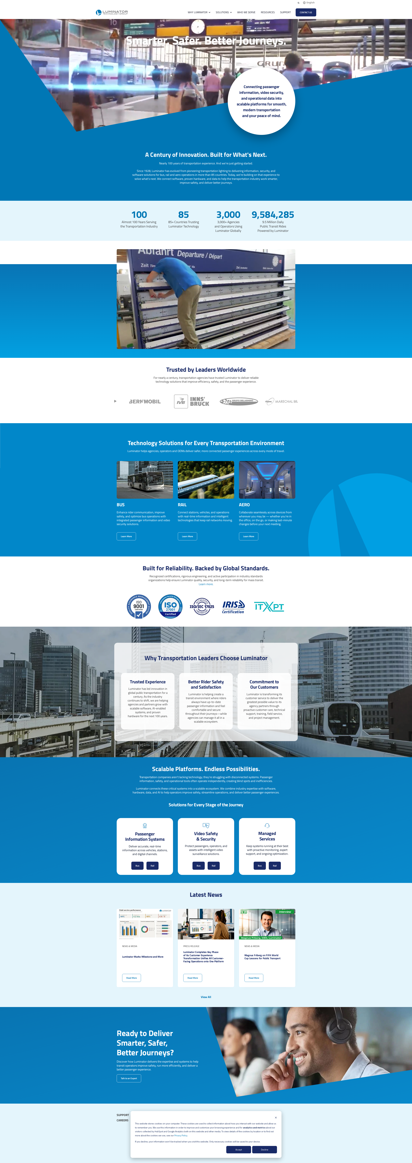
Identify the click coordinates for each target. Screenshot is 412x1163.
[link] (112, 12)
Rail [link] (152, 865)
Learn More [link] (126, 536)
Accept (238, 1149)
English (311, 2)
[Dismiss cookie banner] (276, 1118)
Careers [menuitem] (122, 1120)
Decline (264, 1149)
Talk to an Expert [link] (129, 1078)
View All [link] (206, 997)
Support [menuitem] (123, 1115)
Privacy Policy (180, 1135)
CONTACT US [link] (306, 12)
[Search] (298, 3)
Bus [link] (137, 865)
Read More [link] (145, 948)
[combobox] (308, 3)
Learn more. (206, 584)
